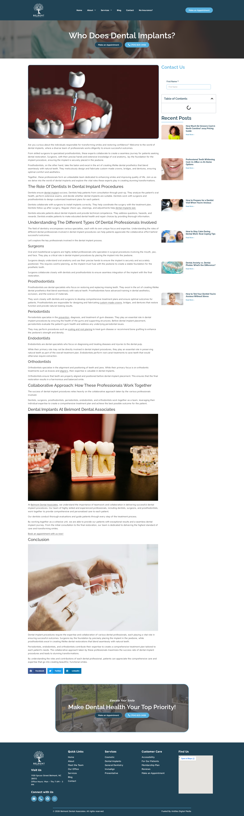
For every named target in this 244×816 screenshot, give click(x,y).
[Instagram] (54, 798)
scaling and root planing (80, 329)
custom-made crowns (111, 302)
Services (105, 10)
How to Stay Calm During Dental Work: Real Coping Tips (200, 232)
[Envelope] (34, 798)
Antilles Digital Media (181, 811)
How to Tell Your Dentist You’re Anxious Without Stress (201, 295)
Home (79, 10)
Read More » (190, 134)
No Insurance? (146, 10)
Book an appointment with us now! (46, 533)
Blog (119, 10)
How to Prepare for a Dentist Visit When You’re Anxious (200, 201)
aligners (64, 370)
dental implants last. (126, 207)
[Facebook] (47, 798)
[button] (37, 671)
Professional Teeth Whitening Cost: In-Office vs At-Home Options (200, 162)
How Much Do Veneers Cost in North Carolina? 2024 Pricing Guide (200, 128)
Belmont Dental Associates (44, 504)
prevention (64, 317)
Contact (130, 10)
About (90, 10)
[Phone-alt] (41, 798)
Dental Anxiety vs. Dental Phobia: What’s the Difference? (201, 264)
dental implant (51, 192)
